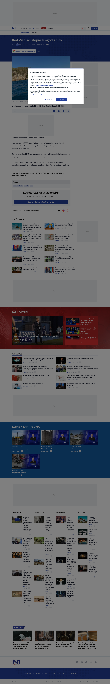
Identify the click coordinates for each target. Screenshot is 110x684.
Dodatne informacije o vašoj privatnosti (44, 85)
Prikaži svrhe (48, 99)
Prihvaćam (61, 99)
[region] (56, 86)
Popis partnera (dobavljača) (37, 94)
